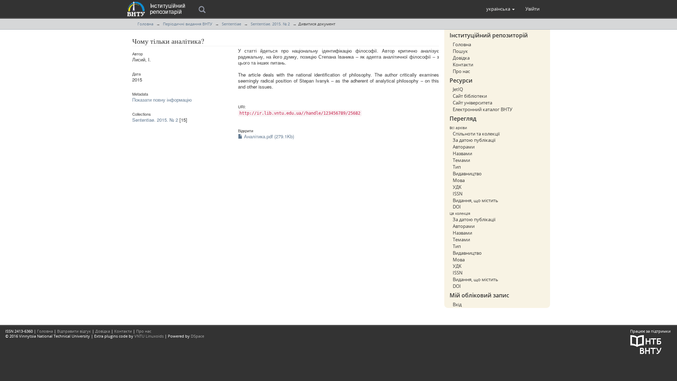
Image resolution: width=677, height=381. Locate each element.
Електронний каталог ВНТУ (482, 109)
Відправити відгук (74, 331)
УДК (457, 187)
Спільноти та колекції (476, 134)
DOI (457, 207)
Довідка (461, 58)
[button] (500, 9)
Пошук (460, 51)
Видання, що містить (475, 200)
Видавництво (467, 173)
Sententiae (231, 23)
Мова (459, 180)
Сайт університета (472, 102)
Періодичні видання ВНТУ (187, 23)
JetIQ (458, 89)
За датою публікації (474, 140)
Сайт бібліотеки (470, 96)
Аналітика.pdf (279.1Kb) (268, 136)
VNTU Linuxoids (149, 336)
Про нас (461, 71)
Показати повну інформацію (162, 99)
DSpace (197, 336)
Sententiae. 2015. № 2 (270, 23)
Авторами (464, 147)
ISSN (458, 193)
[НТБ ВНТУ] (646, 343)
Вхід (457, 304)
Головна (145, 23)
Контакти (463, 64)
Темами (461, 160)
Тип (457, 167)
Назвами (462, 153)
